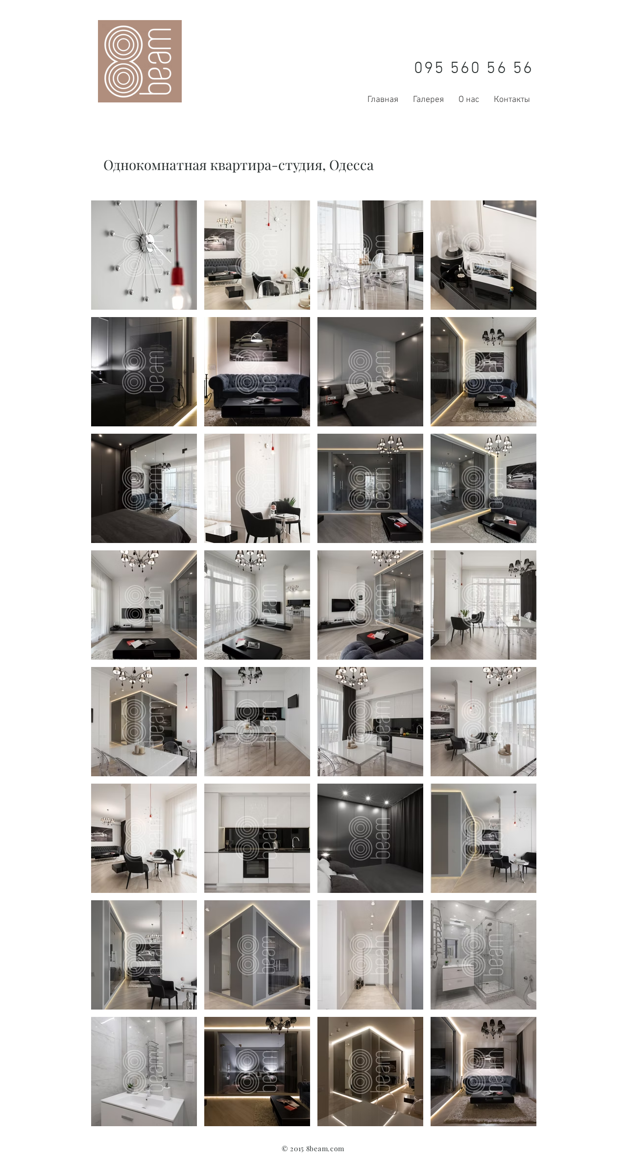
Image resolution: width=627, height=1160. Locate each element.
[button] (144, 255)
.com (336, 1148)
